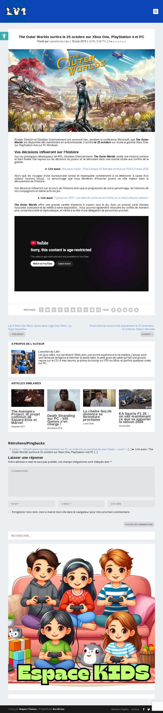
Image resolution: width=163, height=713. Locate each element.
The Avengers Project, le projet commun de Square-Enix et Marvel (25, 417)
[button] (4, 36)
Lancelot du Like (59, 41)
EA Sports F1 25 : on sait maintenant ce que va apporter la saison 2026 (135, 418)
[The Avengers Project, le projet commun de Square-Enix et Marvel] (27, 398)
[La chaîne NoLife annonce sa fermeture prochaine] (99, 398)
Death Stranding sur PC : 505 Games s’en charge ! (61, 420)
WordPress (58, 709)
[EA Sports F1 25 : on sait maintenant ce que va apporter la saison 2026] (135, 399)
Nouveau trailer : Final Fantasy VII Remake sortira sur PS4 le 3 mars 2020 (105, 169)
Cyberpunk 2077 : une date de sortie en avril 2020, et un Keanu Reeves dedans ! (102, 198)
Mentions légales (120, 709)
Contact (135, 709)
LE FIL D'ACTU (97, 41)
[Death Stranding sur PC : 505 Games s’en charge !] (63, 400)
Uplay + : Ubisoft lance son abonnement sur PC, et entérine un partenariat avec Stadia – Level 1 (69, 449)
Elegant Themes (27, 709)
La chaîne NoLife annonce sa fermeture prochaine (97, 415)
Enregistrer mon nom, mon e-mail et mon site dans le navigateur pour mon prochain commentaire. (71, 512)
